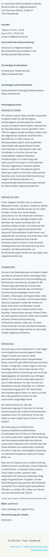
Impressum (15, 546)
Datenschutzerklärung (35, 546)
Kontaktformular (39, 550)
